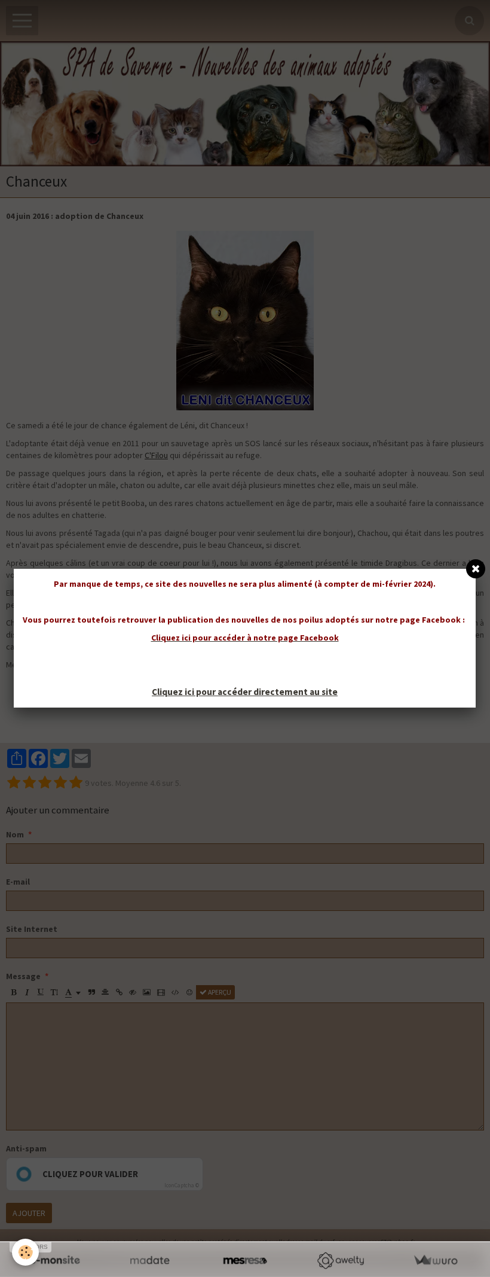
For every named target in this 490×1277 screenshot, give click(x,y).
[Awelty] (340, 1260)
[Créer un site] (54, 1260)
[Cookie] (25, 1252)
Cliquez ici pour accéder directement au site (245, 691)
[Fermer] (475, 568)
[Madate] (149, 1260)
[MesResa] (244, 1260)
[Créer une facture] (435, 1260)
